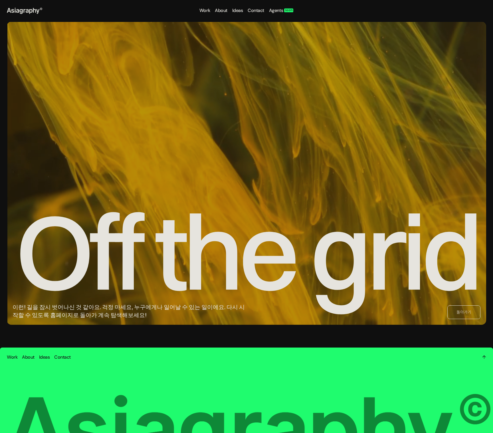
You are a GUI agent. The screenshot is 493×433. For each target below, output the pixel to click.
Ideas (237, 10)
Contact (256, 10)
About (221, 10)
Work (204, 10)
